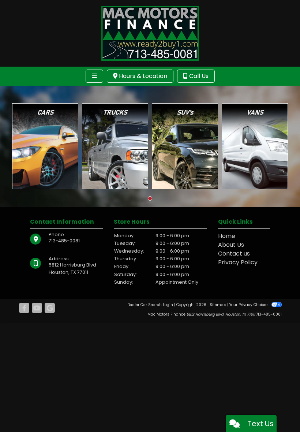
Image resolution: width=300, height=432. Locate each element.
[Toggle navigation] (94, 76)
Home (226, 236)
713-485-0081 (64, 241)
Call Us (198, 76)
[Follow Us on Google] (50, 308)
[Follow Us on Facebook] (24, 308)
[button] (150, 198)
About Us (231, 245)
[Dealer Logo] (150, 33)
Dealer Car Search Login (150, 305)
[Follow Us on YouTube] (37, 308)
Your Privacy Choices (249, 305)
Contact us (234, 253)
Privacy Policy (238, 262)
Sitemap (218, 305)
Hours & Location (142, 76)
